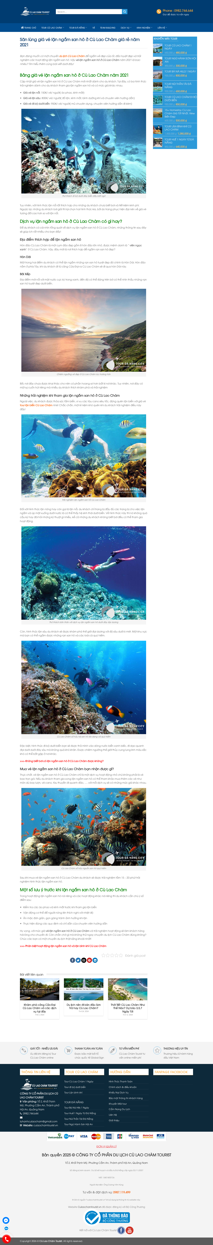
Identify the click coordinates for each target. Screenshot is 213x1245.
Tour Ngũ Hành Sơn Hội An (78, 1124)
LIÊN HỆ (161, 27)
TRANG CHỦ (30, 27)
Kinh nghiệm (143, 27)
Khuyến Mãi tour (118, 1103)
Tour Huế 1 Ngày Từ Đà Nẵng (80, 1113)
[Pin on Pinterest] (89, 960)
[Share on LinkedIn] (95, 960)
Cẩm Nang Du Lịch (119, 1109)
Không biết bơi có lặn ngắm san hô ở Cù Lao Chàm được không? (64, 761)
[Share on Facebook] (72, 960)
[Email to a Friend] (83, 960)
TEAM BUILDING (107, 27)
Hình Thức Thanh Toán (121, 1081)
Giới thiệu (114, 1120)
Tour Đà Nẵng (77, 27)
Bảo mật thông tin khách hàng (126, 1097)
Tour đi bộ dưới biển (75, 1086)
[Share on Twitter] (78, 960)
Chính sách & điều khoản (123, 1086)
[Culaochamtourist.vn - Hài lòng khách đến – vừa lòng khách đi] (35, 11)
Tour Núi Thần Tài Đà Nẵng (78, 1118)
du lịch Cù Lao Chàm (72, 56)
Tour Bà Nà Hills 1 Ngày (76, 1107)
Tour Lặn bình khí (73, 1092)
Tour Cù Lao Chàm (51, 27)
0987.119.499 (121, 1192)
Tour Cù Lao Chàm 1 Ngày (78, 1081)
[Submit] (124, 11)
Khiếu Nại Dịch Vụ (118, 1092)
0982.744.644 (183, 10)
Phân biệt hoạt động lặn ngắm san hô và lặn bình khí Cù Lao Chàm (65, 946)
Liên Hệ (113, 1114)
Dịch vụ (125, 27)
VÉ (93, 27)
